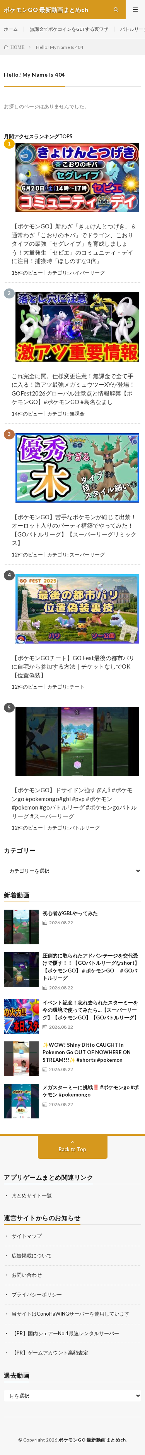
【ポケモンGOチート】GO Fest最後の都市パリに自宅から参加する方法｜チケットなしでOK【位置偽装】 (73, 666)
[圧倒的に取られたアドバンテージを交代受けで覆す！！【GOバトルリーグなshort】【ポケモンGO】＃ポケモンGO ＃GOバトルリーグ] (21, 969)
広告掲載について (32, 1255)
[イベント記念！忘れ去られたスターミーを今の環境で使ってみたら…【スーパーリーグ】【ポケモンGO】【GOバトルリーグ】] (21, 1016)
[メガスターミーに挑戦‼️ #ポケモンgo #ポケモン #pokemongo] (21, 1101)
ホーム (11, 29)
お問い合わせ (27, 1275)
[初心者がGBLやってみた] (21, 927)
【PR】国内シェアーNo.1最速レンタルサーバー (65, 1333)
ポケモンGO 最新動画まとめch (92, 1440)
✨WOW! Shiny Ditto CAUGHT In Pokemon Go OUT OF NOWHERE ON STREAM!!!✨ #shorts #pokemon (87, 1052)
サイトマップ (27, 1236)
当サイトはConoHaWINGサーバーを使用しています (71, 1314)
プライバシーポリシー (37, 1294)
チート (77, 687)
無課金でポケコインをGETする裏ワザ (69, 29)
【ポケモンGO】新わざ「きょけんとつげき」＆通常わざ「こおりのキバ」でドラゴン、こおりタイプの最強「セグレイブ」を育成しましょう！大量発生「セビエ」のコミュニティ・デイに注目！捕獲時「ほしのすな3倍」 (74, 243)
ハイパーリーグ (87, 273)
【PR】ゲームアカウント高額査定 (50, 1352)
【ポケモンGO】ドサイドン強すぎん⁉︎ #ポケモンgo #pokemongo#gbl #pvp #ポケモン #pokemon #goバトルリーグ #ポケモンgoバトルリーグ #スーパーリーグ (74, 803)
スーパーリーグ (87, 554)
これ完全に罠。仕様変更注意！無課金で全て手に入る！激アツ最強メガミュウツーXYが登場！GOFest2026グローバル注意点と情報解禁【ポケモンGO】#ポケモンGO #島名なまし (73, 389)
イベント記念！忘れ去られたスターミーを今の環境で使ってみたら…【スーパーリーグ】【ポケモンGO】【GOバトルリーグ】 (91, 1010)
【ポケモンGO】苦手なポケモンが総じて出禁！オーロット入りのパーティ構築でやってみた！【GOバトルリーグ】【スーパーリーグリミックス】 (74, 529)
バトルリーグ (85, 828)
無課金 (77, 414)
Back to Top (72, 1149)
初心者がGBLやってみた (70, 913)
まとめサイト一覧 (32, 1195)
